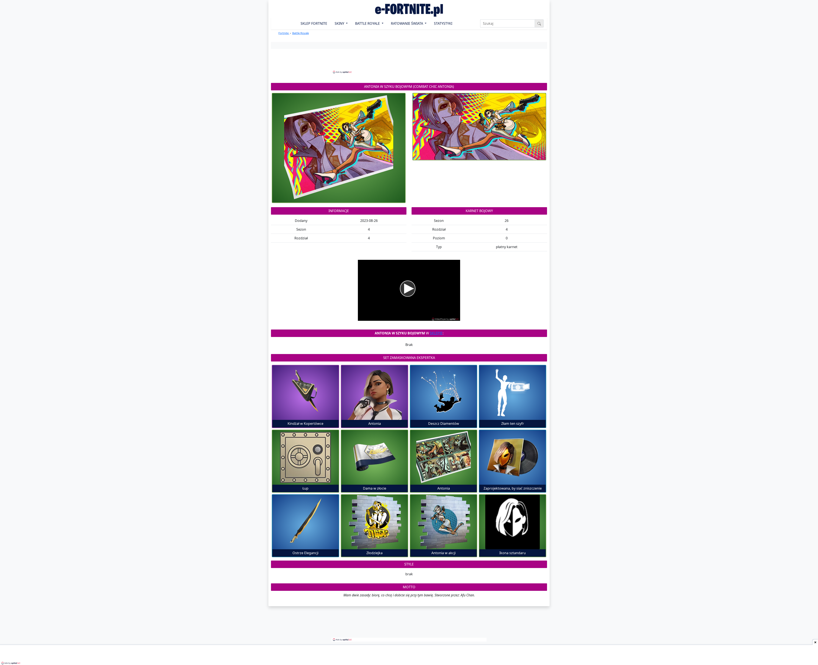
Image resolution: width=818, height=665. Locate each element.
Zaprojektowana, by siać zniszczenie (513, 488)
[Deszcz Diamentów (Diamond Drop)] (443, 392)
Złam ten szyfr (512, 423)
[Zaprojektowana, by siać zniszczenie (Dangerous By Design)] (512, 457)
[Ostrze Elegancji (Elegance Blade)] (305, 522)
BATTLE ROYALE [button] (368, 23)
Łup (305, 488)
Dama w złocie (374, 488)
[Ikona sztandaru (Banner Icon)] (512, 522)
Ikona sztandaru (512, 553)
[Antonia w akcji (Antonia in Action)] (443, 522)
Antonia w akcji (443, 553)
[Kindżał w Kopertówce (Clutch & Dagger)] (305, 392)
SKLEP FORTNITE (314, 23)
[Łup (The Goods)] (305, 457)
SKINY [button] (340, 23)
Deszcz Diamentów (443, 423)
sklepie (436, 333)
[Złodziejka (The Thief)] (374, 522)
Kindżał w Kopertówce (305, 423)
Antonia (374, 423)
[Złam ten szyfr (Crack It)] (512, 392)
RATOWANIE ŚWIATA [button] (407, 23)
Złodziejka (374, 553)
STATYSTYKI (443, 23)
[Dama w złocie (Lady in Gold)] (374, 457)
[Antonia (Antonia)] (374, 392)
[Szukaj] (539, 23)
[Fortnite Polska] (409, 10)
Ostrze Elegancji (305, 553)
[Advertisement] (409, 60)
